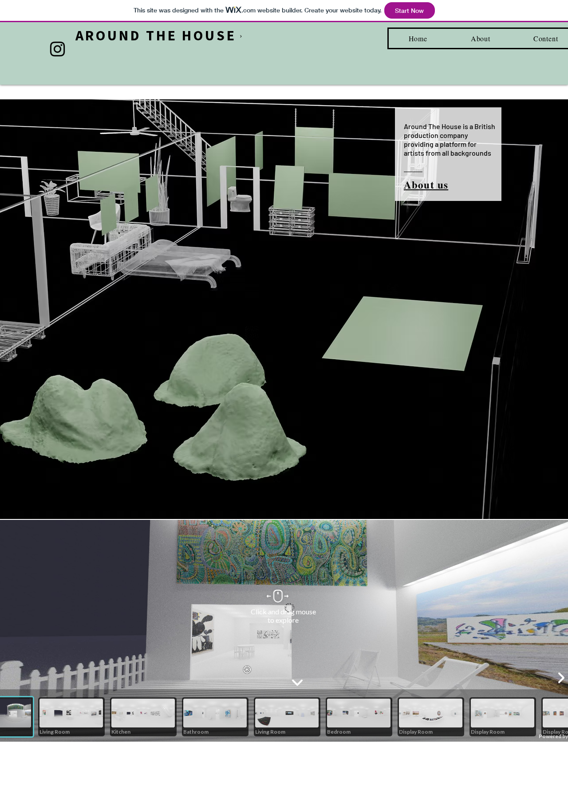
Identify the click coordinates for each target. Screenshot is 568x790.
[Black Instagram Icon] (57, 49)
